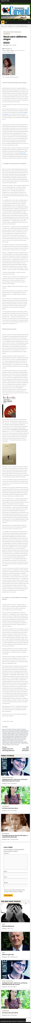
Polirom (21, 740)
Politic (12, 31)
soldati (7, 743)
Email (5, 877)
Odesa (4, 740)
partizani (11, 740)
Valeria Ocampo (24, 743)
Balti (3, 730)
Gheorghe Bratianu (10, 736)
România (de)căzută (8, 926)
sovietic (15, 743)
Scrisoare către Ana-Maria (10, 808)
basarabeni (11, 730)
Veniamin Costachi (6, 744)
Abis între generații (8, 954)
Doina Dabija (14, 810)
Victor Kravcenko (15, 744)
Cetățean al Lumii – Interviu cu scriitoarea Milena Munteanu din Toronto (14, 780)
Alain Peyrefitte (8, 729)
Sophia (11, 743)
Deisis (16, 733)
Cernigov (13, 732)
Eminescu (26, 733)
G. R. (12, 928)
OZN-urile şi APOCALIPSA (25, 748)
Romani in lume (17, 31)
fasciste (4, 734)
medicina (4, 739)
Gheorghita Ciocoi (18, 736)
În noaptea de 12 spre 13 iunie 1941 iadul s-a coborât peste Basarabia (15, 836)
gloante (25, 736)
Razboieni (5, 741)
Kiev (19, 737)
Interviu (4, 777)
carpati (9, 732)
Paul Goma (16, 740)
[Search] (29, 22)
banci (7, 730)
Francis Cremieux (10, 734)
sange (25, 741)
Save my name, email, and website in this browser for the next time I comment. (14, 890)
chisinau (18, 732)
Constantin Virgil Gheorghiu (8, 733)
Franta (16, 734)
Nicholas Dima (15, 957)
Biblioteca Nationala (24, 730)
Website (6, 882)
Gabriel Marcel (22, 734)
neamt (19, 739)
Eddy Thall (21, 733)
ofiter (7, 740)
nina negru (23, 739)
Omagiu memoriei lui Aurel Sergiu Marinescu (8, 748)
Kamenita (15, 737)
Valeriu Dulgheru (15, 839)
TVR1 (19, 743)
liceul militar (23, 737)
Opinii (3, 924)
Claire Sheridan (24, 732)
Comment (6, 853)
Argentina (24, 729)
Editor (15, 45)
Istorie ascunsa (6, 31)
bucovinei (5, 732)
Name (5, 871)
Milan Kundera (10, 739)
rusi (8, 741)
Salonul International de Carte (17, 741)
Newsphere (20, 1021)
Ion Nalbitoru (14, 783)
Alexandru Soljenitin (16, 729)
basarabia (17, 730)
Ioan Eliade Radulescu (7, 737)
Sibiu (4, 743)
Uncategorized (6, 33)
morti (16, 739)
